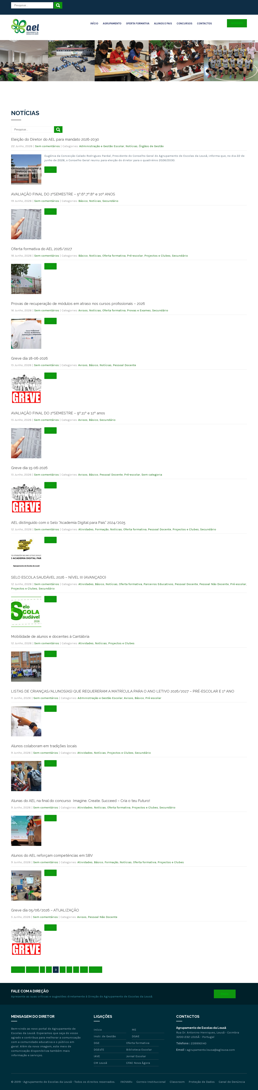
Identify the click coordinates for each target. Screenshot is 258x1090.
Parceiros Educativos (158, 584)
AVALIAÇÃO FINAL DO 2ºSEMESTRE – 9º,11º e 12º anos (58, 413)
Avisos (83, 310)
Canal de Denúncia (232, 1082)
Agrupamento (112, 23)
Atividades (86, 529)
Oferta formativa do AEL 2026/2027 (41, 249)
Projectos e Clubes (157, 255)
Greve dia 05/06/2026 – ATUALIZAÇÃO (45, 910)
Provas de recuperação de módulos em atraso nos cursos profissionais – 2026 (78, 303)
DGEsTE (99, 1049)
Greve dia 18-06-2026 (29, 358)
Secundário (110, 201)
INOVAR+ (126, 1082)
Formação (102, 529)
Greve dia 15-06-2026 (29, 468)
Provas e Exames (139, 310)
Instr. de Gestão (105, 1036)
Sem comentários (47, 146)
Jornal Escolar (136, 1056)
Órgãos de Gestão (151, 146)
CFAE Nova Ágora (138, 1063)
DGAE (135, 1036)
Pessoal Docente (124, 365)
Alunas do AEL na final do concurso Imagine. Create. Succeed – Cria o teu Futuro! (80, 801)
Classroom (177, 1082)
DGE (97, 1043)
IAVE (97, 1056)
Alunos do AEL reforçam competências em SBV (52, 855)
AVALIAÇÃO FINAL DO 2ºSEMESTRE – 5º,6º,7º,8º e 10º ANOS (63, 194)
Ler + (50, 169)
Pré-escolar (135, 255)
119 (84, 969)
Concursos (184, 23)
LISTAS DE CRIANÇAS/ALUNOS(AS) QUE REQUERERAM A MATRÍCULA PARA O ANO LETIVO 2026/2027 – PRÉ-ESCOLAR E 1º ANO (122, 691)
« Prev (32, 969)
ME (134, 1029)
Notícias (131, 146)
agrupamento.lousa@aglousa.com (211, 1050)
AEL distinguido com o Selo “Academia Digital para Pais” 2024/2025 (68, 522)
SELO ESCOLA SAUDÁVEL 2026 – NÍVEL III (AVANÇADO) (58, 577)
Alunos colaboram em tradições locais (44, 746)
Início (94, 23)
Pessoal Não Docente (214, 584)
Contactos (204, 23)
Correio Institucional (151, 1082)
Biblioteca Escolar (139, 1049)
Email (225, 994)
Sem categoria (151, 474)
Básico (83, 201)
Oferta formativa (114, 255)
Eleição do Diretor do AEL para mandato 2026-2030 (55, 139)
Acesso (237, 23)
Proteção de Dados (202, 1082)
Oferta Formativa (137, 23)
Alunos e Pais (163, 23)
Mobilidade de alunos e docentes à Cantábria (50, 636)
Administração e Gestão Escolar (101, 146)
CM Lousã (100, 1063)
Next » (95, 969)
